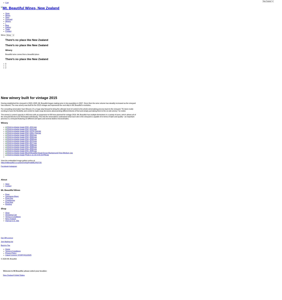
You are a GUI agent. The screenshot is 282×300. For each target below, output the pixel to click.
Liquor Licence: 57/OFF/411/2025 (18, 255)
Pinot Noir (9, 202)
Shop (7, 13)
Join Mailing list (7, 242)
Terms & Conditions (13, 217)
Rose (7, 194)
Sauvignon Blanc (12, 196)
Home (7, 249)
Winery (8, 21)
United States (19, 275)
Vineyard (8, 19)
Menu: (3, 35)
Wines (7, 15)
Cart (7, 3)
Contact (8, 31)
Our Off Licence (7, 238)
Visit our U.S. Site (12, 221)
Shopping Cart (11, 215)
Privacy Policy (10, 253)
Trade (7, 29)
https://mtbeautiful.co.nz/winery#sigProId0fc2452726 (21, 163)
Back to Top (5, 245)
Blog (7, 25)
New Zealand (10, 219)
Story (7, 17)
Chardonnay (10, 200)
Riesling (8, 204)
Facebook (5, 166)
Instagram (13, 166)
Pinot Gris (9, 198)
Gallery (8, 27)
